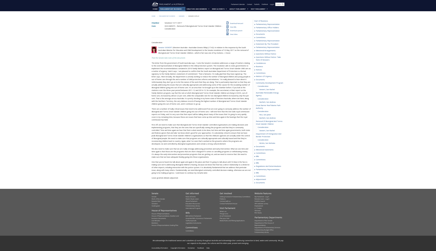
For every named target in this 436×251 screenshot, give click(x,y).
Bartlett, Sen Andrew (267, 102)
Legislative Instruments (193, 223)
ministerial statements (265, 150)
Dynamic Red (156, 201)
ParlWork (265, 4)
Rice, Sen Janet (265, 114)
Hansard (182, 16)
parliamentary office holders (267, 27)
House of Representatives (161, 214)
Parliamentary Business (171, 9)
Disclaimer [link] (191, 248)
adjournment (261, 179)
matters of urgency (264, 76)
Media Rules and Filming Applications (232, 221)
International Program (193, 208)
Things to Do (224, 214)
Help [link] (208, 248)
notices (259, 70)
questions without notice (266, 54)
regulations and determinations (268, 166)
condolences (261, 63)
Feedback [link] (200, 248)
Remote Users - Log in (262, 199)
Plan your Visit (224, 218)
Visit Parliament (258, 9)
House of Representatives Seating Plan (165, 225)
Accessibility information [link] (160, 248)
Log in (272, 4)
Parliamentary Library (193, 206)
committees (261, 37)
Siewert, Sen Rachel (267, 89)
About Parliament (237, 9)
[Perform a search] (282, 4)
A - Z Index (258, 208)
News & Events (218, 9)
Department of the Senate (263, 221)
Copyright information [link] (178, 248)
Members (155, 223)
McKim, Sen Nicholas (267, 143)
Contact (249, 4)
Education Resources (193, 204)
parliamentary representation (268, 24)
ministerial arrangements (266, 50)
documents (260, 34)
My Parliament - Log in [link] (262, 197)
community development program (269, 83)
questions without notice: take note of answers (268, 58)
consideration (263, 86)
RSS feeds (258, 213)
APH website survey (261, 204)
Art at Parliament (225, 216)
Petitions (223, 199)
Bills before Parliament (193, 216)
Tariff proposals (191, 221)
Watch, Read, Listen (192, 199)
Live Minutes (156, 221)
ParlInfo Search (260, 201)
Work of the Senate (158, 199)
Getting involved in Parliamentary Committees (235, 197)
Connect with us (225, 201)
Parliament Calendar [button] (238, 4)
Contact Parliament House (228, 204)
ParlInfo (257, 4)
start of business (261, 21)
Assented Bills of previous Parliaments (199, 218)
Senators (155, 204)
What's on (223, 211)
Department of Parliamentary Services (267, 227)
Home (155, 9)
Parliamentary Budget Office (264, 230)
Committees (190, 231)
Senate (154, 197)
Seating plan (156, 206)
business (259, 66)
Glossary (257, 210)
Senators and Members (197, 9)
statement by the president (267, 44)
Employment (259, 206)
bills (257, 156)
